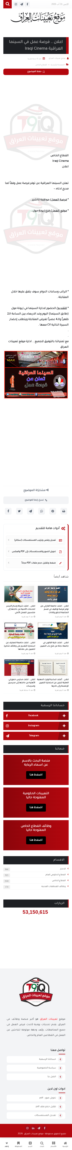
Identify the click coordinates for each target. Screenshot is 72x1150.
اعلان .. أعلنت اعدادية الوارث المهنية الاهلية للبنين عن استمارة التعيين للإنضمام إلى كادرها (53, 683)
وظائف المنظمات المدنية (54, 886)
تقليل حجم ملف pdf (46, 1106)
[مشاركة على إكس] (19, 511)
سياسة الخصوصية (46, 1068)
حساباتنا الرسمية (47, 1059)
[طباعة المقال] (63, 511)
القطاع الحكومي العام (56, 875)
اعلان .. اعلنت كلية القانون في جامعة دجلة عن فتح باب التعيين (54, 644)
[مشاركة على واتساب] (41, 511)
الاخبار (63, 869)
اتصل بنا (52, 1076)
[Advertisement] (36, 114)
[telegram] (38, 1128)
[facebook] (44, 1128)
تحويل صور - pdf (48, 1098)
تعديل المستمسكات (45, 1115)
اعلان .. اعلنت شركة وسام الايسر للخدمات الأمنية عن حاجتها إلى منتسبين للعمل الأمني (20, 609)
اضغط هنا (36, 774)
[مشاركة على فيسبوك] (8, 511)
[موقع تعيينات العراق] (38, 19)
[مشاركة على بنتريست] (52, 511)
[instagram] (27, 1128)
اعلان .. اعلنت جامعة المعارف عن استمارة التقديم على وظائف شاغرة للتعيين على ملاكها (19, 646)
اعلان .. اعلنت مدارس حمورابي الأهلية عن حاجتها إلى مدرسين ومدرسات (21, 683)
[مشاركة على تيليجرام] (30, 511)
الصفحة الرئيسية (58, 65)
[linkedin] (33, 1128)
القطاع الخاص (59, 881)
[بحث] (7, 4)
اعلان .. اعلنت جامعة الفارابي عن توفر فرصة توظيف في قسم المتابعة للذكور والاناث (54, 609)
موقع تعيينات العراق (34, 1134)
